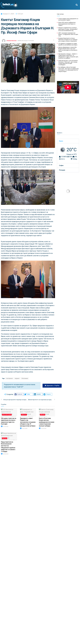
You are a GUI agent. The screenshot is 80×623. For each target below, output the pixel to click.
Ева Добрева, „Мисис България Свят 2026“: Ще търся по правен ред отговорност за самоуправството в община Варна (68, 69)
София (61, 165)
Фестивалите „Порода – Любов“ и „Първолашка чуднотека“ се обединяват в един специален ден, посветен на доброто (68, 56)
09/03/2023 (5, 454)
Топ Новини (31, 40)
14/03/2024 (43, 428)
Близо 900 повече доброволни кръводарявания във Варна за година (67, 24)
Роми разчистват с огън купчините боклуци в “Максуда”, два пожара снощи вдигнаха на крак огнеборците (68, 62)
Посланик (25, 378)
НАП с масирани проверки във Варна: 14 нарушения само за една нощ (68, 34)
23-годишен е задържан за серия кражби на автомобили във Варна (67, 44)
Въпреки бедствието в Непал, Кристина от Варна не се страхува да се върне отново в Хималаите (67, 40)
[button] (76, 5)
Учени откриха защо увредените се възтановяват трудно (68, 19)
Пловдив (62, 170)
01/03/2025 (5, 426)
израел (17, 378)
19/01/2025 (24, 428)
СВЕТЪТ (24, 414)
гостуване (9, 378)
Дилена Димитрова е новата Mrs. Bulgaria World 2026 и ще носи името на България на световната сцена (67, 49)
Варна (61, 141)
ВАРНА (20, 40)
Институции (25, 40)
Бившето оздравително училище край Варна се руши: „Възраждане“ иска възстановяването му (68, 29)
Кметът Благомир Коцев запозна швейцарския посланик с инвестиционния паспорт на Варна (46, 422)
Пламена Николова (11, 40)
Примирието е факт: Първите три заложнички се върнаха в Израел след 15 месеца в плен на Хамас (28, 422)
